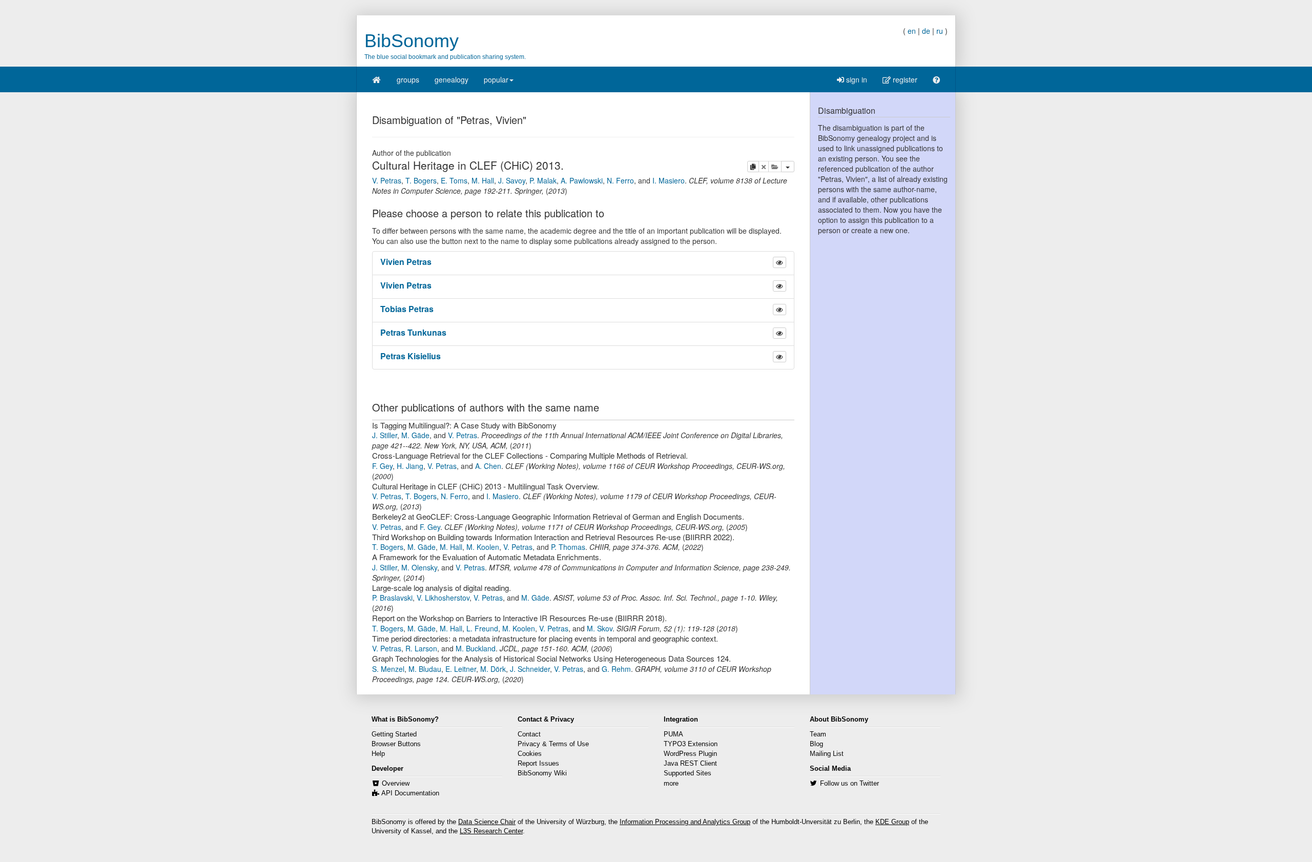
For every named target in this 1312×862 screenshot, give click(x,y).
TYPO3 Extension (690, 744)
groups (408, 79)
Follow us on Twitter (849, 783)
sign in (855, 79)
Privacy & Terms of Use (553, 744)
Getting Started (394, 734)
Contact (529, 734)
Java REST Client (690, 763)
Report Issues (538, 763)
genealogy (451, 79)
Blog (816, 744)
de (926, 31)
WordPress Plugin (690, 753)
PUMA (673, 734)
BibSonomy (411, 40)
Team (818, 734)
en (912, 31)
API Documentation (410, 793)
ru (939, 31)
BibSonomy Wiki (542, 773)
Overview (395, 783)
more (671, 783)
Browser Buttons (396, 744)
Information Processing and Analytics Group (685, 822)
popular (496, 79)
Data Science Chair (487, 822)
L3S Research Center (491, 831)
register (904, 79)
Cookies (530, 753)
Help (378, 753)
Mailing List (827, 753)
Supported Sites (687, 773)
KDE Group (892, 822)
